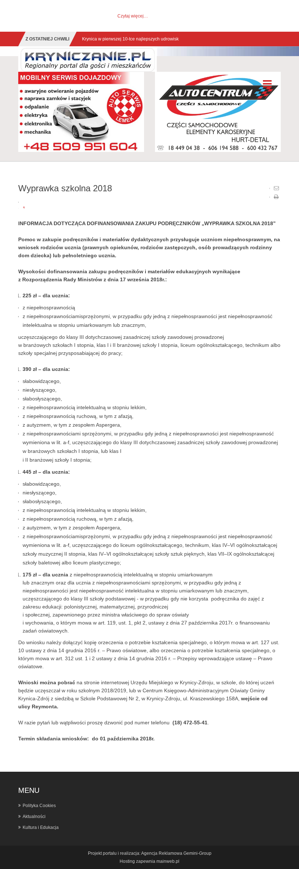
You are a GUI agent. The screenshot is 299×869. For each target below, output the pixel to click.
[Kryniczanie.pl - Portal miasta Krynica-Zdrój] (87, 59)
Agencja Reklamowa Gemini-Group (176, 853)
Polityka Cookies (39, 805)
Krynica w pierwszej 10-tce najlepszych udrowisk (130, 39)
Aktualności (34, 816)
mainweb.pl (167, 861)
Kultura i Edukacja (41, 827)
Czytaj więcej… (132, 16)
